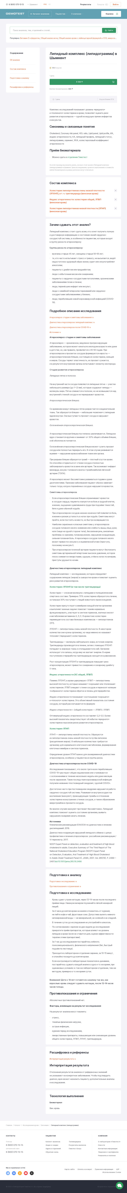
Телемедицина (75, 1142)
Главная (9, 1125)
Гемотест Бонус (75, 1149)
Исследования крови (31, 1125)
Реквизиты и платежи (107, 1155)
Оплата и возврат (85, 1169)
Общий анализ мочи (49, 38)
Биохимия (45, 1125)
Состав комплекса (18, 69)
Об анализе (15, 60)
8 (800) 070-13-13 (16, 4)
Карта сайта (70, 1169)
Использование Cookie (112, 1172)
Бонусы (100, 4)
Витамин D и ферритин (30, 38)
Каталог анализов (53, 1142)
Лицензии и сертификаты (108, 1152)
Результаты (85, 4)
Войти (115, 4)
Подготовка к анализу (19, 78)
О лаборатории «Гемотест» (109, 1142)
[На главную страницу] (15, 13)
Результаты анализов (77, 1145)
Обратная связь (52, 1152)
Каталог (17, 1125)
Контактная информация (107, 1149)
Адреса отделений (53, 1149)
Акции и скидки (52, 1145)
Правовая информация (104, 1169)
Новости (101, 1145)
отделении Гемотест (77, 157)
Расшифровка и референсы (21, 87)
